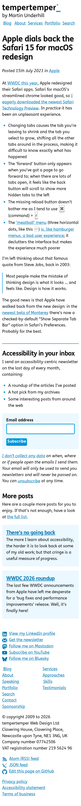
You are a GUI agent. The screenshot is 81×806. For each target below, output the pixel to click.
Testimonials (54, 688)
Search (68, 24)
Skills (47, 682)
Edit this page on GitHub (31, 772)
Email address (19, 420)
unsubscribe (29, 481)
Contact (9, 700)
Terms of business (18, 794)
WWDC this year (22, 83)
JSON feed (18, 765)
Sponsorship (13, 707)
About (20, 24)
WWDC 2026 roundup (30, 578)
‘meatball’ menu (31, 223)
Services (35, 24)
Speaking (10, 682)
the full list (17, 517)
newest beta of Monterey (25, 313)
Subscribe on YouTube (29, 653)
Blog (7, 24)
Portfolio (52, 24)
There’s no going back (30, 533)
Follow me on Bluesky (29, 659)
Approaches (54, 676)
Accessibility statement (23, 788)
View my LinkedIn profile (32, 634)
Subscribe (16, 442)
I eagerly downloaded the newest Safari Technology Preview (38, 102)
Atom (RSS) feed (24, 759)
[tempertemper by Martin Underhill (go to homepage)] (40, 11)
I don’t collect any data (23, 456)
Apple (54, 71)
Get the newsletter (26, 640)
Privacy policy (14, 782)
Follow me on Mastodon (31, 646)
